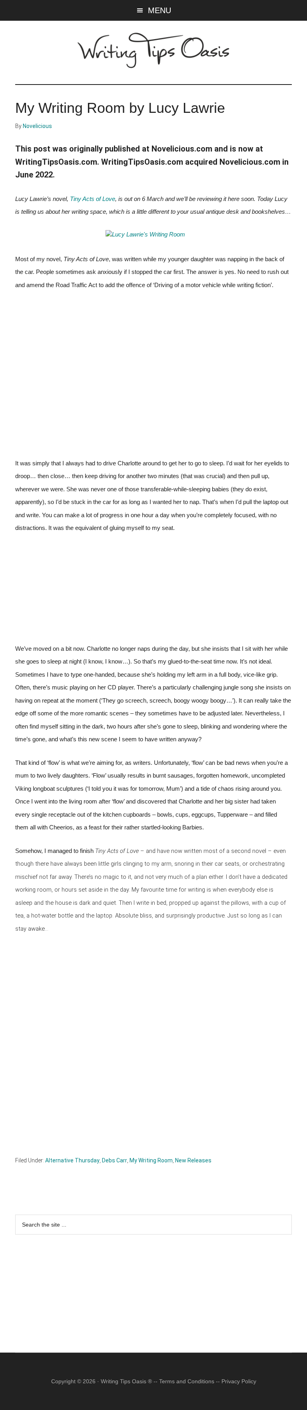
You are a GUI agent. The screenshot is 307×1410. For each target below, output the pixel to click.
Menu (159, 10)
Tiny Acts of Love (92, 199)
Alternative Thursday (72, 1160)
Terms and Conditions (186, 1381)
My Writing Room (151, 1160)
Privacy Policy (238, 1381)
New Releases (193, 1160)
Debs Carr (114, 1160)
